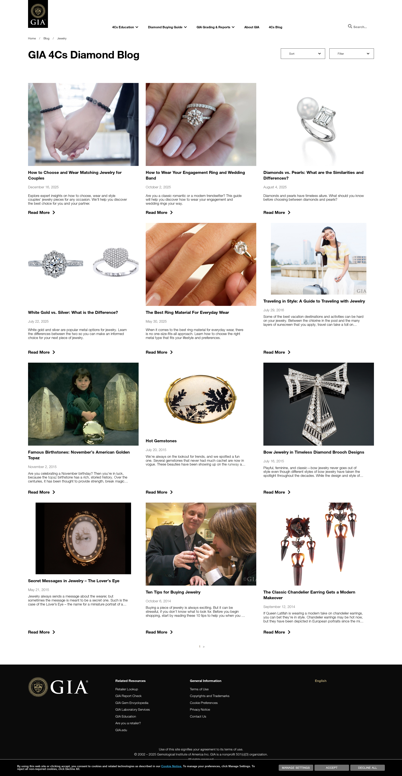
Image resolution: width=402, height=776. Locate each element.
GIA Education (125, 716)
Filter (341, 53)
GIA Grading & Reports (213, 27)
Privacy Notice (200, 709)
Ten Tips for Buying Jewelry (173, 591)
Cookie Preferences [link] (204, 703)
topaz (52, 477)
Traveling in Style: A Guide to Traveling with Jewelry (314, 300)
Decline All (367, 767)
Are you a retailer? (128, 723)
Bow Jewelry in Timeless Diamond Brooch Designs (313, 451)
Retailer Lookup (126, 689)
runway (233, 464)
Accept (332, 767)
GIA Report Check (128, 696)
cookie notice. (171, 766)
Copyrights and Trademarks (209, 696)
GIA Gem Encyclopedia (131, 703)
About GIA (251, 27)
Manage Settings (296, 767)
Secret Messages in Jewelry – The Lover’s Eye (73, 580)
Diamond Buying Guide (165, 27)
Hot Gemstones (161, 440)
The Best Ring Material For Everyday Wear (187, 312)
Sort (291, 53)
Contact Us (198, 716)
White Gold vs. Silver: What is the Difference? (73, 312)
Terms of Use (199, 689)
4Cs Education (123, 27)
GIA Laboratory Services (132, 709)
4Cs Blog (275, 27)
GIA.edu (121, 730)
